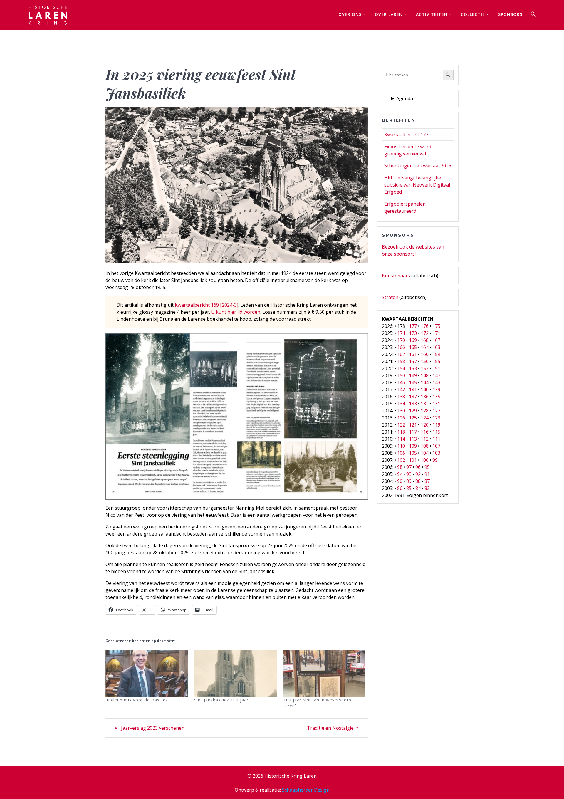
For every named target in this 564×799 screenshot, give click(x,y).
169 (413, 340)
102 (401, 460)
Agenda (404, 98)
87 (427, 481)
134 (401, 403)
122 (401, 425)
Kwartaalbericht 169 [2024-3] (206, 305)
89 (409, 481)
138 (401, 396)
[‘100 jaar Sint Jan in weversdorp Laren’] (324, 673)
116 (425, 432)
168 (425, 340)
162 (401, 354)
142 (401, 389)
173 (413, 333)
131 (436, 403)
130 (401, 410)
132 (425, 403)
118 (401, 432)
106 (401, 453)
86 (399, 488)
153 (413, 368)
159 (436, 354)
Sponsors (510, 14)
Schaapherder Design (306, 790)
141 (413, 389)
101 (413, 460)
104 (425, 453)
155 (436, 361)
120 (425, 425)
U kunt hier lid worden (235, 312)
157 (413, 361)
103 (436, 453)
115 (436, 432)
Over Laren (389, 14)
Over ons (350, 14)
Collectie (473, 14)
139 (436, 389)
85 (409, 488)
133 (413, 403)
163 (436, 347)
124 (425, 417)
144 (425, 382)
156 (425, 361)
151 (436, 368)
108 (425, 446)
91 (427, 474)
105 (413, 453)
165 (413, 347)
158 (401, 361)
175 (436, 326)
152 (425, 368)
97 (409, 467)
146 (401, 382)
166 (401, 347)
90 (399, 481)
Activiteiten (432, 14)
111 (436, 439)
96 (418, 467)
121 (413, 425)
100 (425, 460)
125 (413, 417)
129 (413, 410)
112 (425, 439)
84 (418, 488)
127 (436, 410)
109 (413, 446)
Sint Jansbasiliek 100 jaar (221, 700)
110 (401, 446)
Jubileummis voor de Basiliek (136, 700)
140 (425, 389)
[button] (533, 15)
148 (425, 375)
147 (436, 375)
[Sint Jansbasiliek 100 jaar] (235, 673)
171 (436, 333)
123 (436, 417)
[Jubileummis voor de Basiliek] (146, 673)
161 (413, 354)
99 (435, 460)
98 (399, 467)
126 (401, 417)
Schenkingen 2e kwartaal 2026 (417, 165)
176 (425, 326)
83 (427, 488)
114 (401, 439)
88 (418, 481)
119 (436, 425)
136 (425, 396)
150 (401, 375)
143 (436, 382)
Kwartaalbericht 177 (406, 134)
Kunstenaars (396, 275)
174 (401, 333)
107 (436, 446)
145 (413, 382)
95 (427, 467)
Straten (390, 297)
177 (413, 326)
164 (425, 347)
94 (399, 474)
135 (436, 396)
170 (401, 340)
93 (409, 474)
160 (425, 354)
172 (425, 333)
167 (436, 340)
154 (401, 368)
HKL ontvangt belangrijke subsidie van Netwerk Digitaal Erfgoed (417, 184)
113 (413, 439)
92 (418, 474)
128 (425, 410)
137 (413, 396)
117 (413, 432)
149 (413, 375)
